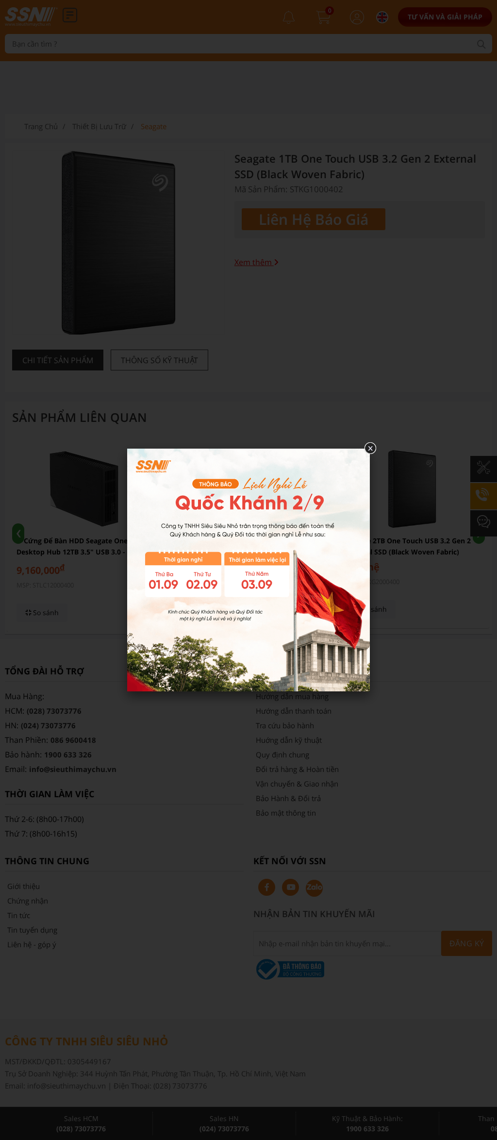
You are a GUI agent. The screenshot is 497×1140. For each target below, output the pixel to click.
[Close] (370, 448)
